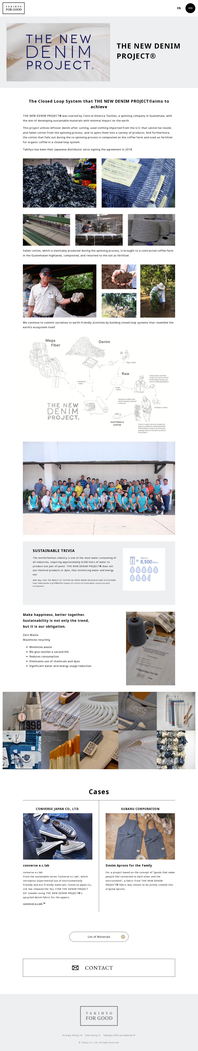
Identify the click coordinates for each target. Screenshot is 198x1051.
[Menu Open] (190, 8)
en (179, 8)
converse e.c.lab (33, 903)
